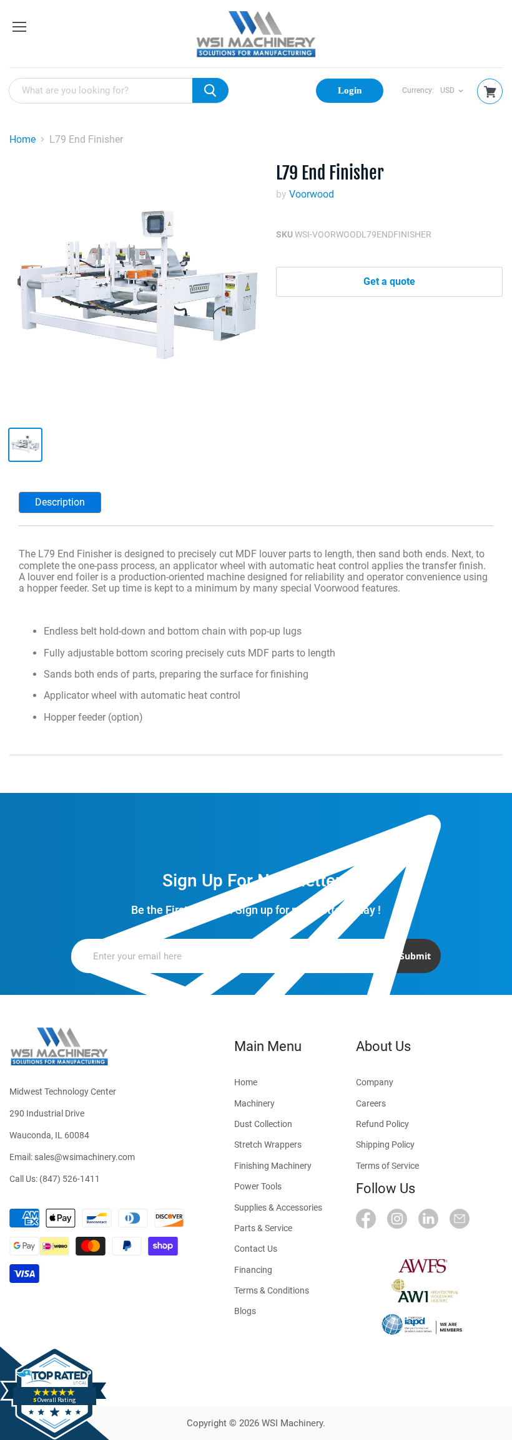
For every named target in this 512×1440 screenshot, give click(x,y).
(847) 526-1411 (69, 1179)
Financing (253, 1270)
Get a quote (389, 281)
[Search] (210, 90)
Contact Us (255, 1249)
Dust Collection (263, 1124)
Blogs (245, 1311)
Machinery (254, 1103)
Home (22, 139)
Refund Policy (382, 1124)
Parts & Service (263, 1228)
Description (60, 502)
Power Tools (258, 1186)
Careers (371, 1103)
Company (374, 1082)
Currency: (418, 91)
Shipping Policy (385, 1145)
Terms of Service (387, 1166)
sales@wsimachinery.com (84, 1157)
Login (350, 90)
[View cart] (490, 92)
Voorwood (311, 194)
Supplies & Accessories (278, 1207)
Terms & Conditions (271, 1290)
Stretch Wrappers (268, 1145)
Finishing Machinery (273, 1166)
